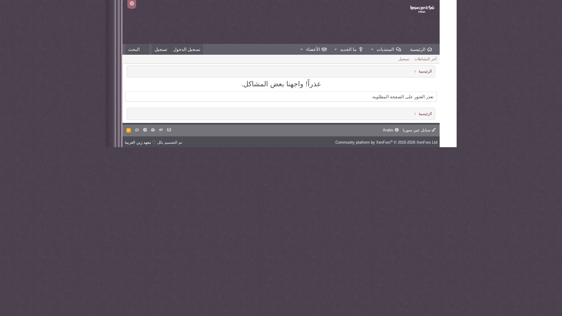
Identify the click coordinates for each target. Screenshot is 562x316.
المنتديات (385, 49)
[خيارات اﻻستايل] (131, 4)
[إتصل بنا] (169, 130)
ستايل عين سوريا (417, 130)
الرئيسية (417, 49)
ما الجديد (348, 49)
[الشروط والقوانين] (161, 130)
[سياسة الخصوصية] (153, 130)
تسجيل (403, 59)
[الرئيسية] (137, 130)
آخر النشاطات (425, 59)
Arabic (389, 130)
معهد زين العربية (138, 142)
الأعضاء (313, 49)
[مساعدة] (145, 130)
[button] (372, 49)
